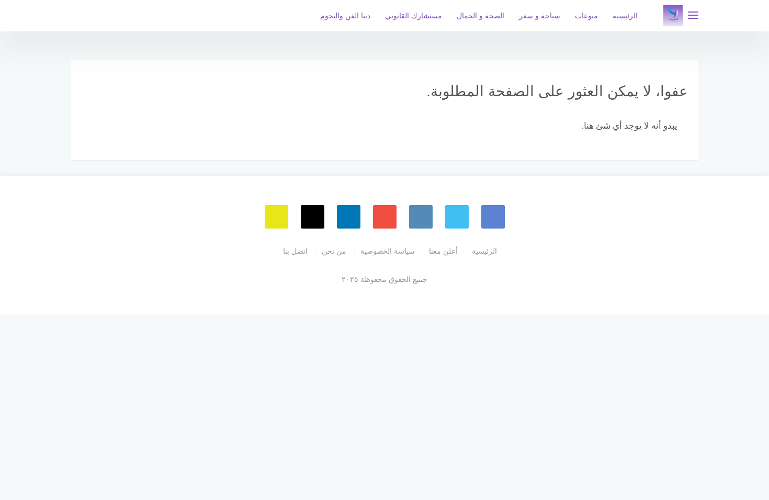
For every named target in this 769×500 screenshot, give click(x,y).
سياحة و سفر (539, 16)
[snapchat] (276, 217)
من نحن (334, 251)
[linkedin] (348, 217)
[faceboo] (493, 217)
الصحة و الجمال (480, 16)
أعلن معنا (443, 251)
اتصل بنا (295, 251)
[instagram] (421, 217)
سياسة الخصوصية (387, 251)
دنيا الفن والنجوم (345, 16)
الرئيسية (625, 16)
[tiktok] (312, 217)
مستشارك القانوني (413, 16)
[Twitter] (457, 217)
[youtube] (385, 217)
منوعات (586, 16)
